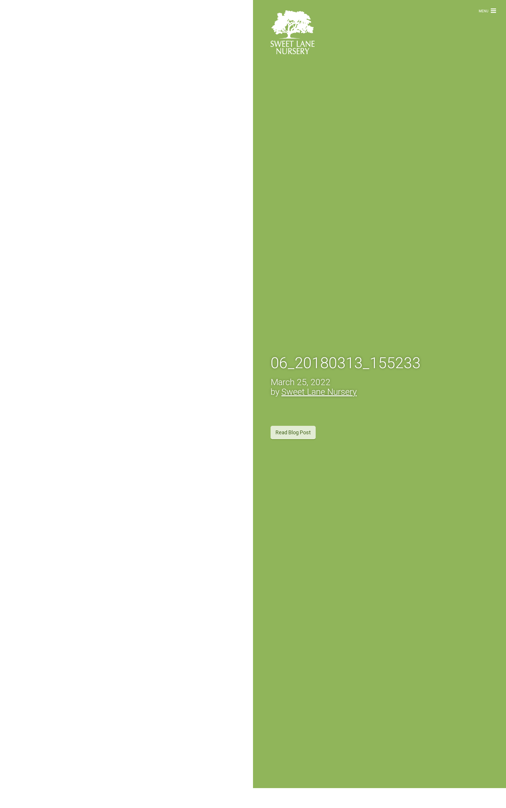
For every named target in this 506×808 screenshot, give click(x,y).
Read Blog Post (293, 442)
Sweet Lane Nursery (319, 402)
